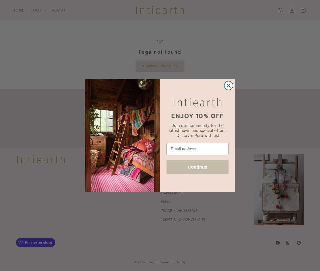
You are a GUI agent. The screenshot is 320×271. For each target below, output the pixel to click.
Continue (197, 167)
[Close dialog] (228, 85)
